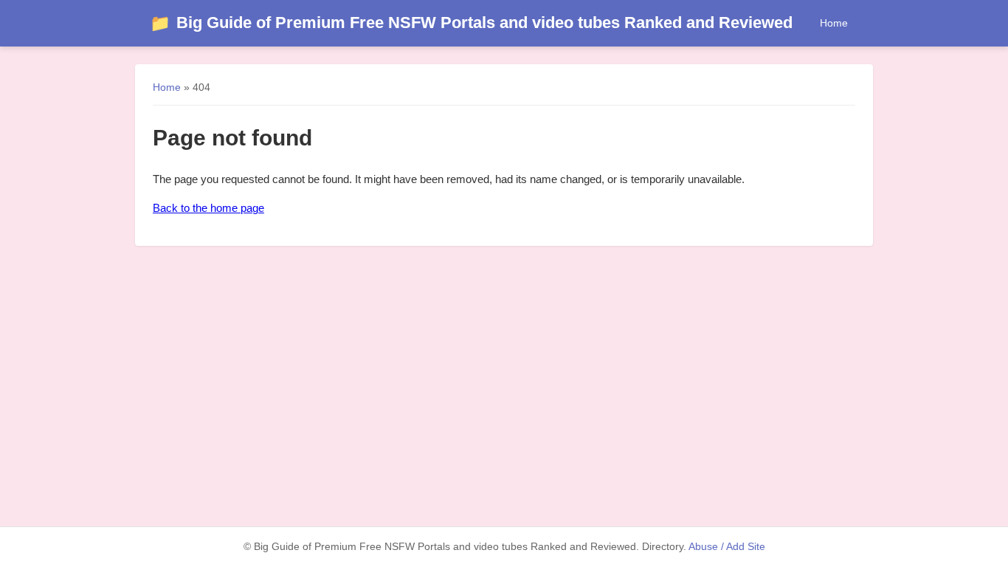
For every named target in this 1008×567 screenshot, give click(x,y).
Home (834, 23)
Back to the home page (208, 208)
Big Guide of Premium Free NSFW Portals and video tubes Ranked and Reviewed (471, 22)
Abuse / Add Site (726, 546)
